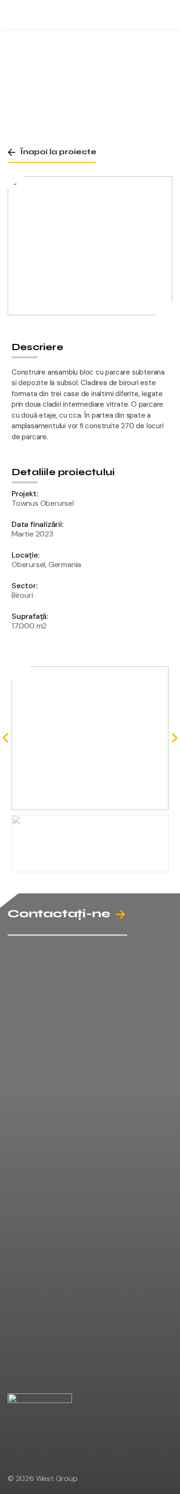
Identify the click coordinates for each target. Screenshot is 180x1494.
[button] (52, 152)
